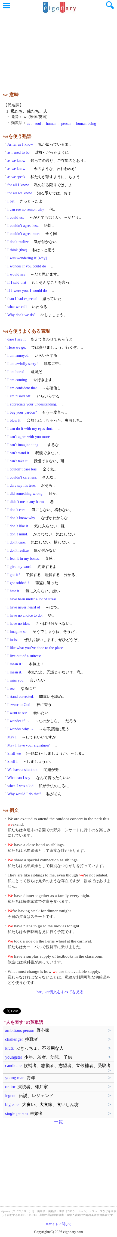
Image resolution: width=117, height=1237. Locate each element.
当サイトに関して (58, 1224)
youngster (38, 1057)
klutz (34, 1048)
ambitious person (27, 1030)
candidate (58, 1065)
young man (20, 1077)
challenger (21, 1039)
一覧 (58, 1122)
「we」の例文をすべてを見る (58, 992)
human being (86, 124)
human (51, 124)
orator (26, 1086)
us (28, 124)
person (66, 124)
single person (24, 1113)
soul (38, 124)
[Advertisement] (58, 50)
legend (29, 1095)
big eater (42, 1104)
